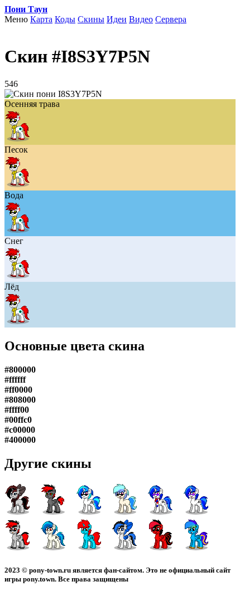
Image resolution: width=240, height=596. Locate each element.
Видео (141, 19)
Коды (65, 19)
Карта (41, 19)
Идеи (117, 19)
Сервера (170, 19)
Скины (91, 19)
